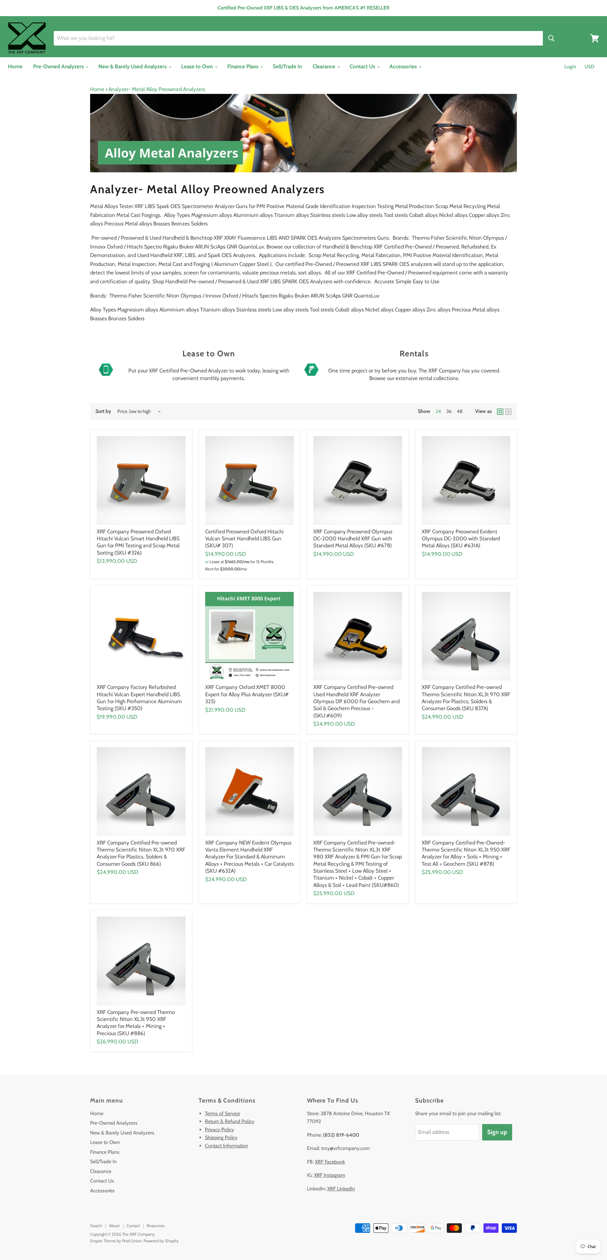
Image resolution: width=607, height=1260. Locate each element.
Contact (133, 1225)
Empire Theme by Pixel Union (116, 1240)
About (114, 1225)
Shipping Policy (221, 1137)
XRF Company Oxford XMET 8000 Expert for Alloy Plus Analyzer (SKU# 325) (247, 694)
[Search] (551, 38)
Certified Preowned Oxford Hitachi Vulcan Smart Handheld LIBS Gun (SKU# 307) (244, 538)
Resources (155, 1225)
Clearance (324, 66)
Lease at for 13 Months (241, 561)
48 (460, 411)
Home (15, 66)
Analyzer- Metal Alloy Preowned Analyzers (156, 89)
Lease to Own (197, 66)
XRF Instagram (329, 1175)
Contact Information (226, 1146)
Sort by (103, 411)
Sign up (497, 1132)
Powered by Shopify (161, 1240)
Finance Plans (243, 66)
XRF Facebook (330, 1162)
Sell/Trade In (287, 66)
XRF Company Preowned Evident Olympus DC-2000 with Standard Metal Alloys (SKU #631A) (461, 538)
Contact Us (363, 66)
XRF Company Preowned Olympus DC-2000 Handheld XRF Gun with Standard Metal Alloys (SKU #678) (352, 538)
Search (96, 1225)
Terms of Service (222, 1113)
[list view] (508, 412)
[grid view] (500, 412)
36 (448, 411)
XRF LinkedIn (341, 1189)
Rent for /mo (226, 568)
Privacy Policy (219, 1130)
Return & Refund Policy (229, 1121)
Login (570, 67)
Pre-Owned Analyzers (59, 66)
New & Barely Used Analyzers (133, 66)
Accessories (403, 66)
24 (438, 411)
